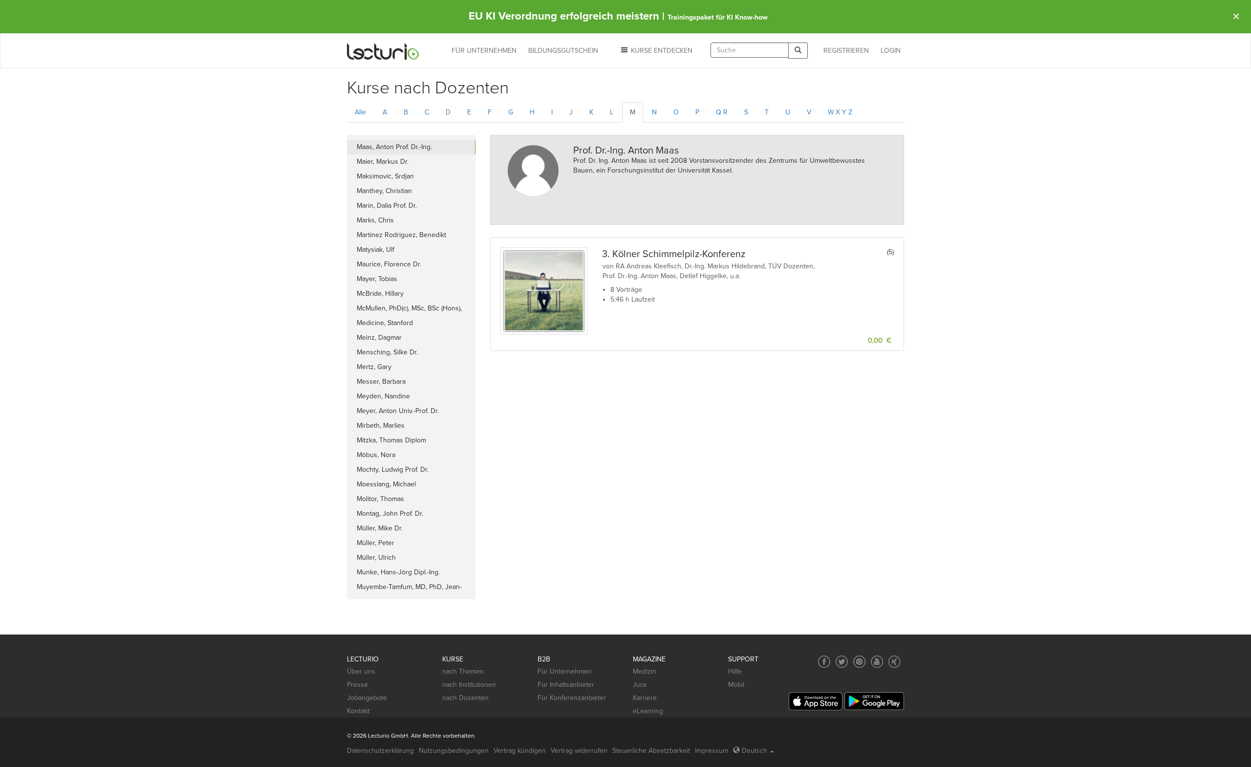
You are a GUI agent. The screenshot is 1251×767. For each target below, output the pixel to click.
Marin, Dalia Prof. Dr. (387, 205)
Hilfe (735, 671)
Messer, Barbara (381, 381)
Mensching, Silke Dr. (387, 352)
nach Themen (463, 671)
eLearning (648, 711)
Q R (722, 112)
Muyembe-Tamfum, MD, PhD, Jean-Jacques (409, 588)
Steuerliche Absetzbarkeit (651, 750)
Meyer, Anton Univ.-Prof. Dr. (398, 411)
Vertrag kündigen (520, 750)
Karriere (645, 698)
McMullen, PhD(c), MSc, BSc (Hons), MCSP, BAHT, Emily (409, 310)
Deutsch (754, 750)
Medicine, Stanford (385, 323)
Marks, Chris (375, 220)
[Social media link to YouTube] (877, 662)
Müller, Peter (375, 543)
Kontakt (358, 711)
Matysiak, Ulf (375, 249)
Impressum (711, 750)
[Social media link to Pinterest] (859, 662)
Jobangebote (367, 698)
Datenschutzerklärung (380, 750)
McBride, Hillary (380, 293)
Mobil (736, 684)
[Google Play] (874, 701)
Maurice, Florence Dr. (389, 264)
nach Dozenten (465, 698)
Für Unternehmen (565, 671)
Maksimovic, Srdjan (385, 176)
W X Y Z (840, 112)
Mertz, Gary (374, 367)
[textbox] (750, 50)
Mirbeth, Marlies (381, 425)
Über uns (361, 671)
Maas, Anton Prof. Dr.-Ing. (394, 147)
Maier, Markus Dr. (383, 161)
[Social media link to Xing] (894, 662)
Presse (357, 684)
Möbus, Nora (376, 455)
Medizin (644, 671)
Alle (360, 112)
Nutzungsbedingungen (454, 750)
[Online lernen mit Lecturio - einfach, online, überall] (383, 51)
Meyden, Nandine (383, 396)
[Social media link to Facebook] (824, 662)
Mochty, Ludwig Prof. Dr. (393, 469)
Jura (639, 684)
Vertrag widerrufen (579, 750)
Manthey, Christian (384, 191)
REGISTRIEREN (846, 50)
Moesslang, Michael (386, 484)
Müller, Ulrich (376, 557)
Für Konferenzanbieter (572, 698)
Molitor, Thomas (380, 499)
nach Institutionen (469, 684)
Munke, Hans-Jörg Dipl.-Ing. (398, 572)
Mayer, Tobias (377, 279)
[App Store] (815, 701)
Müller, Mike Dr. (380, 528)
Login (891, 50)
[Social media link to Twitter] (842, 662)
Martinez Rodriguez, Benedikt (401, 235)
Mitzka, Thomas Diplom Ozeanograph (391, 442)
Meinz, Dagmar (379, 337)
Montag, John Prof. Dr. (390, 513)
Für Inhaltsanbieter (566, 684)
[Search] (798, 51)
